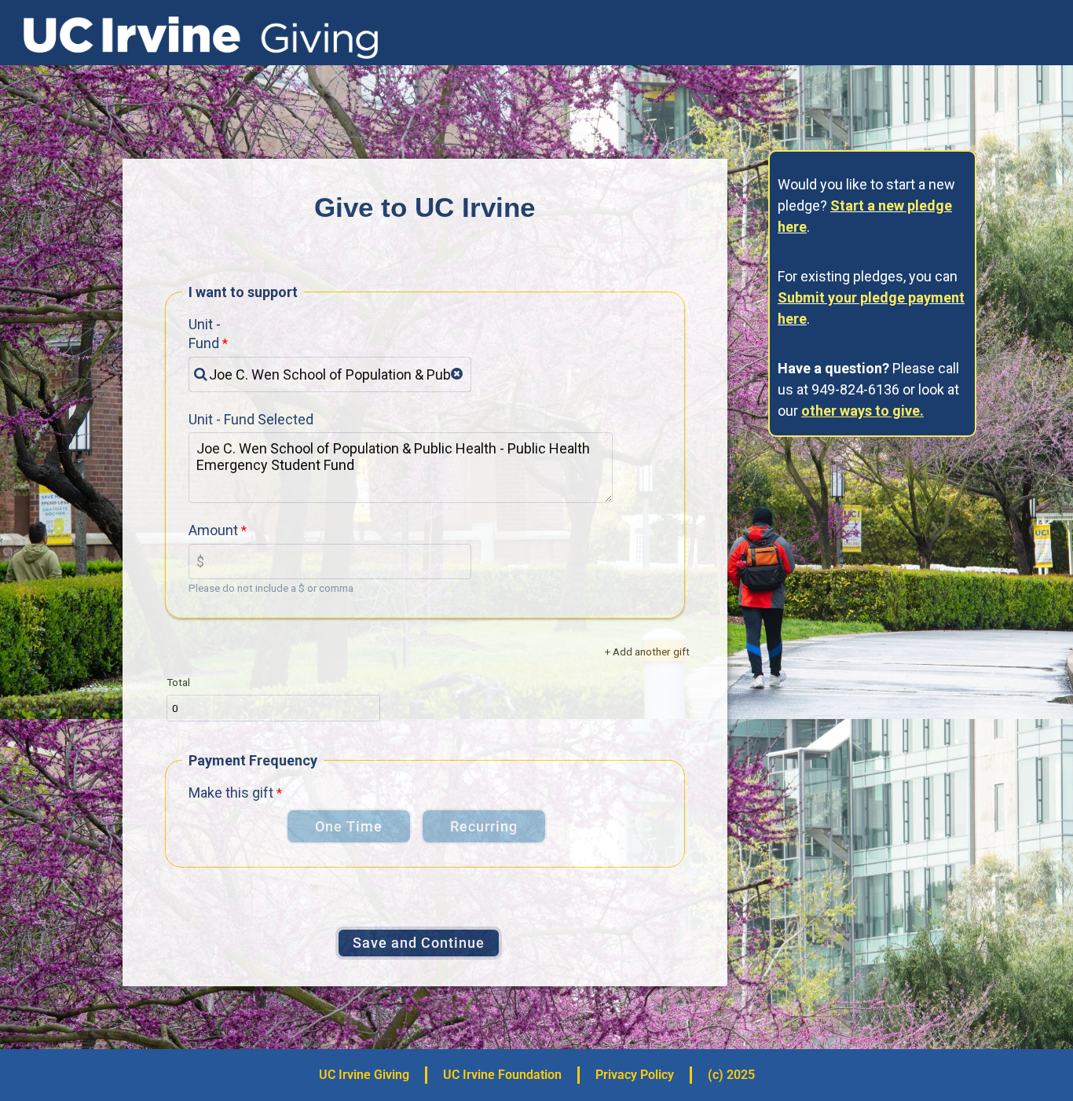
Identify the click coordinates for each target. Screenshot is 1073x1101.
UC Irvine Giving (364, 1074)
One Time (349, 826)
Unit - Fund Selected (251, 419)
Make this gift (231, 792)
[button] (457, 374)
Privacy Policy (634, 1074)
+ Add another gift (647, 651)
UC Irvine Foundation (502, 1074)
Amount (213, 530)
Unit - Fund (205, 333)
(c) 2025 (731, 1074)
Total (178, 682)
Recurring (484, 826)
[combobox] (330, 374)
